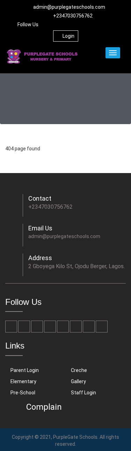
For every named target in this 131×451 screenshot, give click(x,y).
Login (68, 36)
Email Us (40, 228)
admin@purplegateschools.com (69, 7)
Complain (44, 407)
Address (40, 258)
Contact (39, 198)
